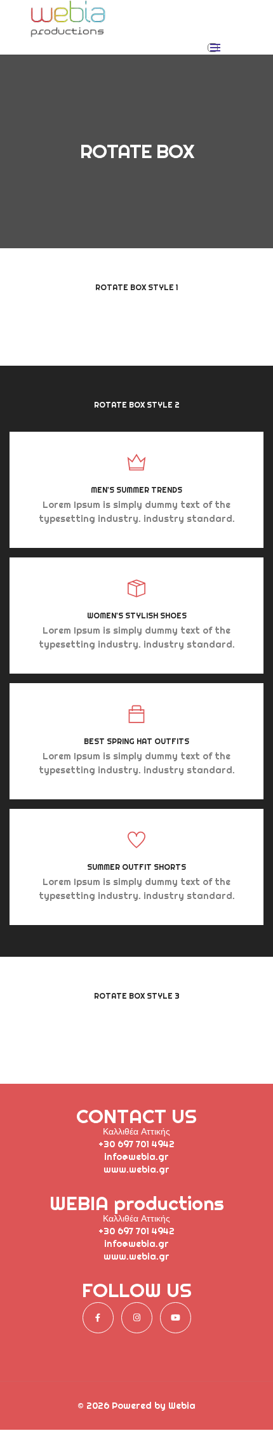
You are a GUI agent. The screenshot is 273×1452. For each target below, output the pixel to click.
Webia (182, 1405)
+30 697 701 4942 (136, 1144)
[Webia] (68, 33)
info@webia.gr (136, 1156)
